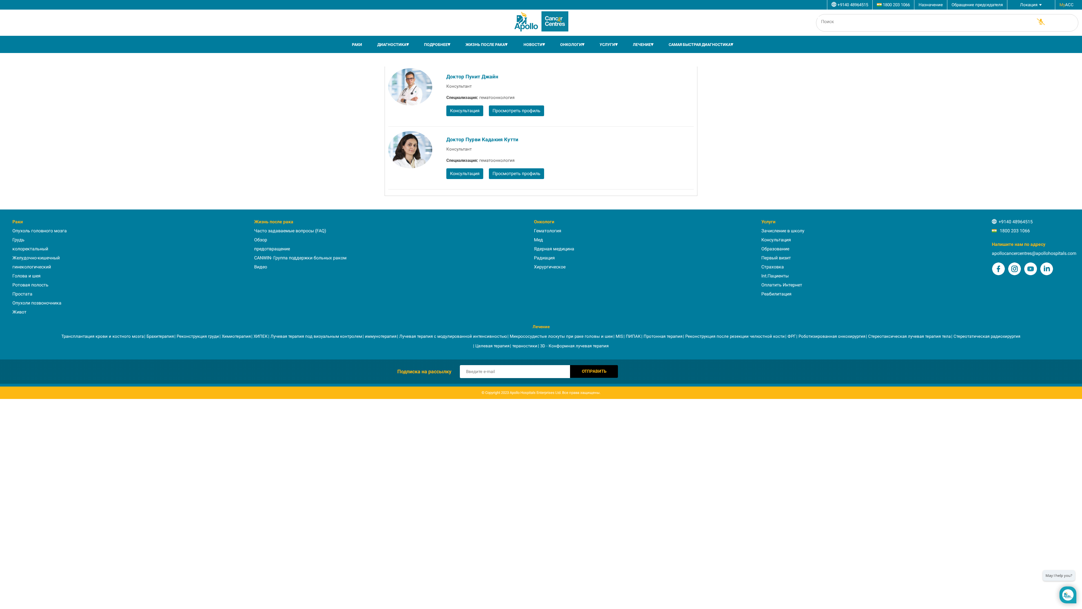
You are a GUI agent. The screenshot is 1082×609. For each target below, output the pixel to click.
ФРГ (792, 336)
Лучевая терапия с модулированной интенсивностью (453, 336)
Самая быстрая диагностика (700, 44)
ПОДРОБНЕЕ (436, 44)
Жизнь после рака (485, 44)
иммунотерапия (380, 336)
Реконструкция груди (198, 336)
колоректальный (30, 248)
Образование (775, 248)
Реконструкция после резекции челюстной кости (735, 336)
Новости (533, 44)
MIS (619, 336)
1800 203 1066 (1014, 230)
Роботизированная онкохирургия (832, 336)
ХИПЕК (261, 336)
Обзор (260, 239)
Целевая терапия (492, 345)
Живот (19, 312)
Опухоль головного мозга (39, 230)
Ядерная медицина (554, 248)
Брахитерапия (160, 336)
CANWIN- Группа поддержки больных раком (300, 258)
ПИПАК (633, 336)
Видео (260, 267)
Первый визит (776, 258)
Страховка (772, 267)
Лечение (642, 44)
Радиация (544, 258)
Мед (538, 239)
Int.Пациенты (775, 276)
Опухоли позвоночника (36, 303)
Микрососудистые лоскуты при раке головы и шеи (561, 336)
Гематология (547, 230)
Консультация (465, 110)
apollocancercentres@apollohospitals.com (1034, 253)
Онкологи (571, 44)
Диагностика (391, 44)
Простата (22, 294)
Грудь (18, 239)
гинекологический (31, 267)
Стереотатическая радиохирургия (987, 336)
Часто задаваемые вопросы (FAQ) (290, 230)
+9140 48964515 (1016, 221)
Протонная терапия (663, 336)
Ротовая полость (30, 285)
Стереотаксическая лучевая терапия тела (909, 336)
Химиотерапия (236, 336)
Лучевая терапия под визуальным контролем (316, 336)
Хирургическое (550, 267)
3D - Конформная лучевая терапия (574, 345)
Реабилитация (776, 294)
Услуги (607, 44)
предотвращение (272, 248)
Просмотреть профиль (516, 110)
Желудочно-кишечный (36, 258)
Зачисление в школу (782, 230)
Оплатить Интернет (781, 285)
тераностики (524, 345)
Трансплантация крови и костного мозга (102, 336)
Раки (357, 44)
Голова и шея (26, 276)
